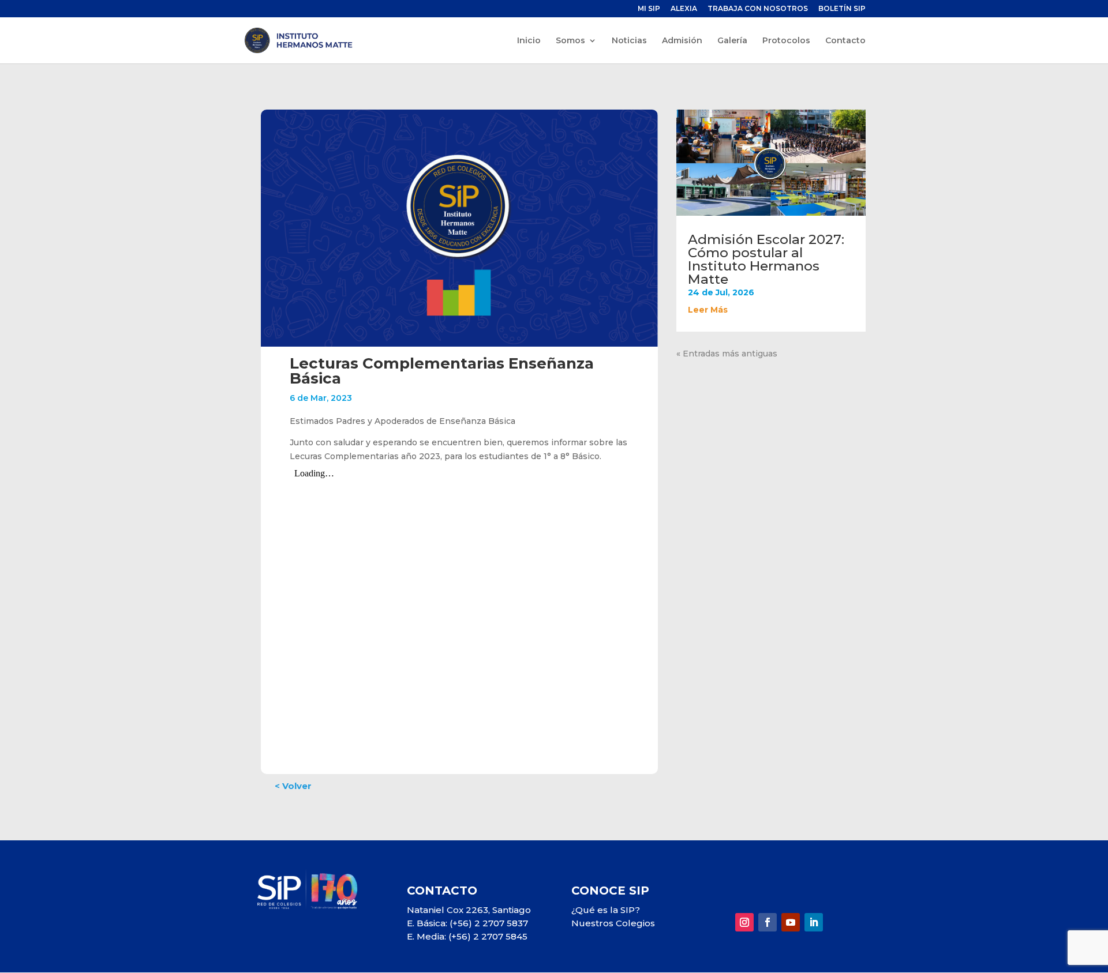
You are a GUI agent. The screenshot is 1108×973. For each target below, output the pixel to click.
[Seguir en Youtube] (790, 922)
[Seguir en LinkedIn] (813, 922)
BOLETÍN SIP (842, 9)
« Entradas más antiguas (726, 353)
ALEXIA (684, 9)
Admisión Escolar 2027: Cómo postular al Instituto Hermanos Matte (766, 259)
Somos (570, 41)
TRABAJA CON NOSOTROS (758, 9)
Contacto (845, 41)
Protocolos (786, 41)
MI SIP (649, 9)
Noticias (629, 41)
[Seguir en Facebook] (767, 922)
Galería (732, 41)
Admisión (682, 41)
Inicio (529, 41)
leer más (708, 310)
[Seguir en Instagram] (744, 922)
